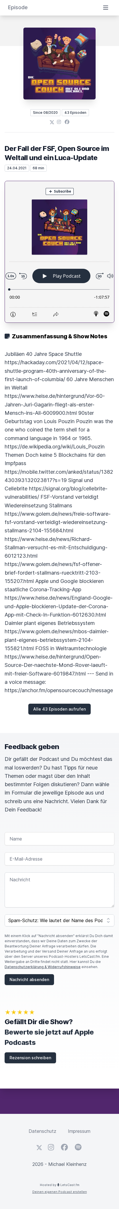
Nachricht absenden (29, 979)
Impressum (79, 1131)
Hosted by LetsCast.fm (59, 1185)
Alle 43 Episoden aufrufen (59, 709)
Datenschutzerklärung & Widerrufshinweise (43, 967)
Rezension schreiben (30, 1057)
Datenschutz (42, 1131)
